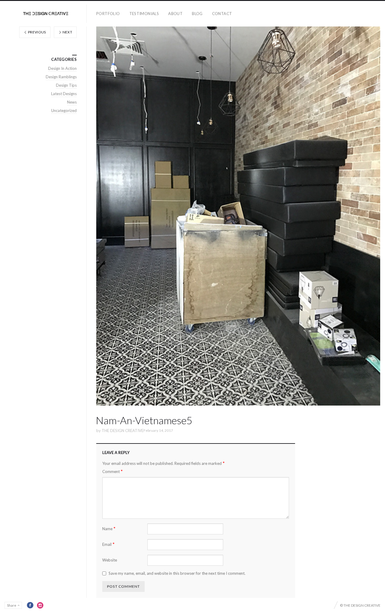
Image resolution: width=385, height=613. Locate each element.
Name (109, 528)
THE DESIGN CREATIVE (122, 430)
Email (108, 544)
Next (67, 32)
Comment (112, 471)
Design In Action (62, 68)
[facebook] (30, 605)
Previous (36, 32)
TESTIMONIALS (144, 13)
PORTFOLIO (108, 13)
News (72, 102)
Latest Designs (64, 93)
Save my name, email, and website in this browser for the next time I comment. (177, 573)
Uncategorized (64, 110)
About (175, 13)
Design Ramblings (61, 76)
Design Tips (66, 85)
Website (109, 560)
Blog (197, 13)
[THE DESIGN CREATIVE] (45, 13)
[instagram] (40, 605)
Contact (222, 13)
